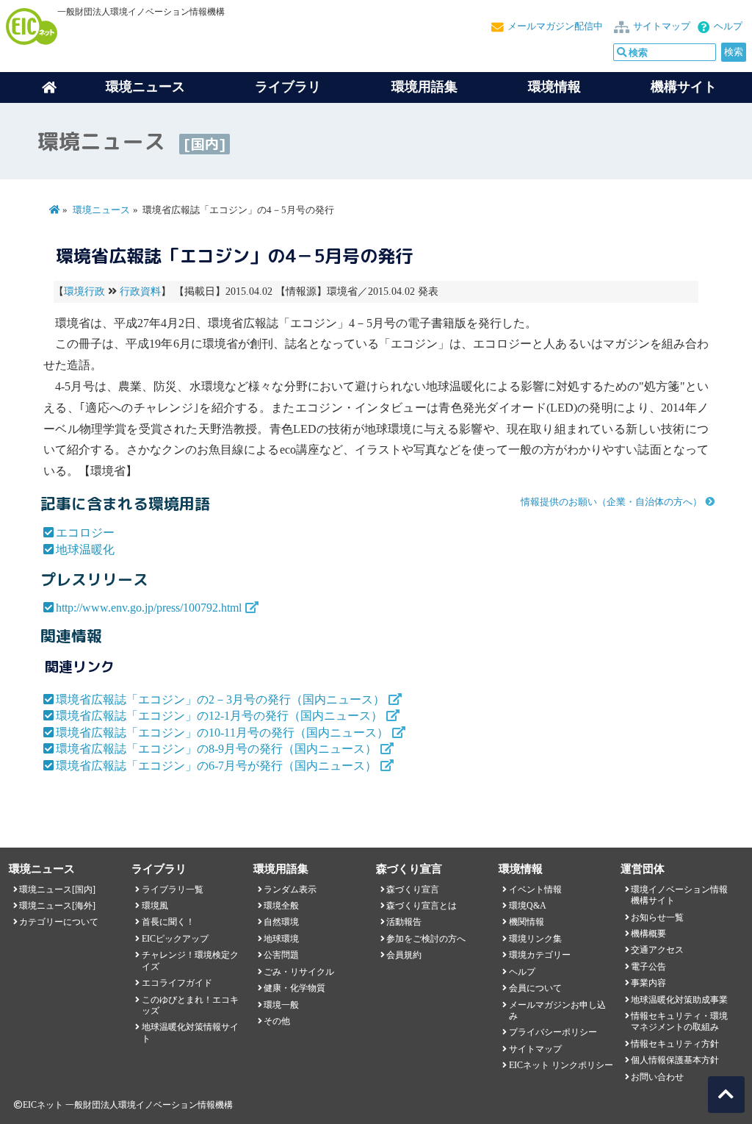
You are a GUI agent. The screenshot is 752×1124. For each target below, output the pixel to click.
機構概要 (648, 933)
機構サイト (684, 86)
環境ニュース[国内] (57, 889)
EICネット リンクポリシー (561, 1065)
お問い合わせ (657, 1077)
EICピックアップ (175, 939)
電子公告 (648, 967)
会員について (535, 988)
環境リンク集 (535, 939)
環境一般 (281, 1005)
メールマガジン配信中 (555, 26)
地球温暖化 (85, 549)
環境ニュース (101, 210)
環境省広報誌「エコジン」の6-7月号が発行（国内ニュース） (216, 765)
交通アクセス (657, 950)
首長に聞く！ (168, 922)
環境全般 (281, 906)
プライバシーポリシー (553, 1032)
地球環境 (281, 939)
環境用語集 (424, 86)
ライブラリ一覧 (172, 889)
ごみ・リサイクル (299, 972)
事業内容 (648, 983)
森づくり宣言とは (421, 906)
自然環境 (281, 922)
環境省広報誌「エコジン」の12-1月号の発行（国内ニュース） (219, 715)
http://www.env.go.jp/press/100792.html (149, 607)
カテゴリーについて (58, 922)
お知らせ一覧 (657, 917)
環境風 (155, 906)
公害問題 (281, 955)
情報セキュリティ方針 (675, 1044)
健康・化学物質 (294, 988)
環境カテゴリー (540, 955)
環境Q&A (527, 906)
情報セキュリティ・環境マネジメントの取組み (679, 1021)
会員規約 (404, 955)
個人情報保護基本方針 (675, 1060)
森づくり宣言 (412, 889)
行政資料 (140, 291)
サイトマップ (661, 26)
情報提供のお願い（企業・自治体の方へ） (611, 502)
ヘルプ (728, 26)
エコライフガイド (177, 983)
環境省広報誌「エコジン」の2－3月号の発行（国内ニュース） (220, 699)
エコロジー (85, 532)
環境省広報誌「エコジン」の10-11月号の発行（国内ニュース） (222, 732)
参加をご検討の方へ (426, 939)
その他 (277, 1021)
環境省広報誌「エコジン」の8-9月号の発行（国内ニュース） (216, 748)
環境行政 (84, 291)
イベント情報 (535, 889)
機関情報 (526, 922)
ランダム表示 (290, 889)
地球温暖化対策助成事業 (679, 1000)
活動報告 (404, 922)
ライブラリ (288, 86)
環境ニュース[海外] (57, 906)
